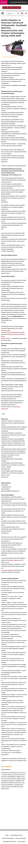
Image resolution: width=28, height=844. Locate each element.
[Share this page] (26, 13)
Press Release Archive (16, 835)
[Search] (18, 13)
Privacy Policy (21, 841)
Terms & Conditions (20, 838)
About (7, 835)
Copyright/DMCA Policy (9, 841)
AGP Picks (4, 2)
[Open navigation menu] (2, 13)
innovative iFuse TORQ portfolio (10, 332)
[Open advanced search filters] (22, 13)
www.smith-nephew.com (14, 560)
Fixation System (5, 338)
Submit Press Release (8, 838)
